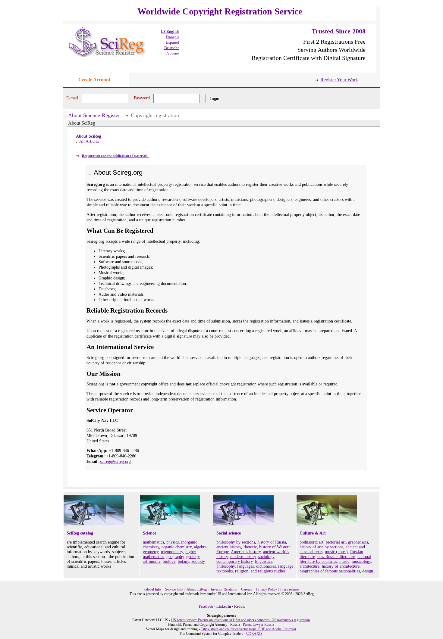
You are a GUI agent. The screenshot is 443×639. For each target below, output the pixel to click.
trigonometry (172, 552)
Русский (172, 53)
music (344, 561)
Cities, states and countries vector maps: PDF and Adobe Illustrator (248, 629)
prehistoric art (311, 542)
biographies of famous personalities (330, 571)
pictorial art (336, 542)
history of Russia (271, 542)
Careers (246, 589)
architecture (309, 566)
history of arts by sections (321, 547)
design (367, 571)
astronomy (151, 561)
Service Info (174, 589)
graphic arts (358, 542)
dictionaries (266, 566)
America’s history (246, 552)
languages (245, 566)
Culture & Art (313, 533)
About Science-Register (94, 115)
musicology (361, 561)
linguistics (263, 561)
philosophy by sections (235, 542)
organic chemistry (177, 547)
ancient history (228, 547)
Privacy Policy (266, 589)
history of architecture (341, 566)
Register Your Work (339, 79)
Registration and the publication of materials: (115, 155)
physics (172, 542)
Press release (289, 589)
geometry (151, 552)
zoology (198, 561)
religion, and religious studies (260, 571)
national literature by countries (335, 559)
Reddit (239, 606)
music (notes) (336, 552)
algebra (200, 547)
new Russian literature (336, 556)
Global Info (152, 589)
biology (169, 561)
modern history (243, 556)
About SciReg (197, 589)
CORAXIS (254, 633)
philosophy (225, 566)
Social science (228, 533)
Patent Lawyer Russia (258, 624)
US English (170, 31)
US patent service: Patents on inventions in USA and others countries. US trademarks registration (240, 620)
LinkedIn (223, 606)
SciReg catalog (80, 533)
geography (175, 556)
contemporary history (234, 561)
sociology (266, 556)
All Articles (89, 141)
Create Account (94, 79)
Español (172, 42)
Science (149, 533)
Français (172, 37)
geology (193, 556)
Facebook (206, 606)
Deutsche (171, 47)
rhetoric (250, 547)
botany (183, 561)
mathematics (153, 542)
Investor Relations (224, 589)
